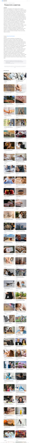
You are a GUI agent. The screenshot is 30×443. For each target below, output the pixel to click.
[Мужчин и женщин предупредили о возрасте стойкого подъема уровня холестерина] (9, 366)
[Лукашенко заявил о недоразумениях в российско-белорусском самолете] (9, 285)
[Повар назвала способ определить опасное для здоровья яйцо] (9, 112)
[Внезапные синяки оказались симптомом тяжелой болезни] (20, 101)
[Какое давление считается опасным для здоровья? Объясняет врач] (20, 78)
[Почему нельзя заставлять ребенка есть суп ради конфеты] (9, 401)
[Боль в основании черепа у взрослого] (20, 378)
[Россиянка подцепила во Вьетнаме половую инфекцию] (9, 124)
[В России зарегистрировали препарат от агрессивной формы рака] (20, 389)
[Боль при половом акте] (9, 274)
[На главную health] (5, 1)
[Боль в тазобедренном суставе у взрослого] (20, 170)
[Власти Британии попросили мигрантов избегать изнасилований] (9, 135)
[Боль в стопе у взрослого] (9, 262)
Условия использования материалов (19, 442)
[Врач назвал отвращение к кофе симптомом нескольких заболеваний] (20, 331)
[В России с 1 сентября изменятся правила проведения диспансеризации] (9, 170)
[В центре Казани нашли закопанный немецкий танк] (9, 320)
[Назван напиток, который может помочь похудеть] (20, 216)
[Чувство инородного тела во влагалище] (9, 158)
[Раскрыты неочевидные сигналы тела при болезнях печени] (20, 89)
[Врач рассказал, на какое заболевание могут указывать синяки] (20, 112)
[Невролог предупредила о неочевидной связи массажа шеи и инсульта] (9, 412)
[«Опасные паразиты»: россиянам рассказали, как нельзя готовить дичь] (9, 205)
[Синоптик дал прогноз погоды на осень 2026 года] (20, 124)
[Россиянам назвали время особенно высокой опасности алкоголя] (9, 239)
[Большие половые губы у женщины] (9, 78)
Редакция (14, 442)
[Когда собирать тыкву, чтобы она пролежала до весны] (9, 424)
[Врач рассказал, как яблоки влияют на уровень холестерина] (9, 101)
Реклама (6, 442)
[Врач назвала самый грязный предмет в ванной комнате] (20, 262)
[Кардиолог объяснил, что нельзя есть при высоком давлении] (9, 147)
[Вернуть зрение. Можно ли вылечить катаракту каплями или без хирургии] (9, 355)
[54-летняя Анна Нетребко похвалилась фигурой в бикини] (20, 401)
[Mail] (2, 1)
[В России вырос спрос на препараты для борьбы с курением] (9, 182)
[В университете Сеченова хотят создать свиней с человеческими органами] (20, 251)
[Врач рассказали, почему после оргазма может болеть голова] (20, 182)
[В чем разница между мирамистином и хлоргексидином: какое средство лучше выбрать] (20, 285)
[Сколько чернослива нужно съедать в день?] (20, 193)
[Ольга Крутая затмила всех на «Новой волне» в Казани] (20, 343)
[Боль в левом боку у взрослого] (9, 435)
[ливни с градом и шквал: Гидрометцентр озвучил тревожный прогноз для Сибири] (20, 412)
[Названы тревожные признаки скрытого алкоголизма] (9, 331)
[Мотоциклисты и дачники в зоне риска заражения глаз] (20, 320)
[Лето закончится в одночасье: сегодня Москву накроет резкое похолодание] (20, 228)
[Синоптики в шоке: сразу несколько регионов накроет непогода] (20, 274)
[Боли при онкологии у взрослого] (20, 147)
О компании (3, 442)
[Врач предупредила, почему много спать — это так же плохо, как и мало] (20, 158)
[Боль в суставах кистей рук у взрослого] (20, 205)
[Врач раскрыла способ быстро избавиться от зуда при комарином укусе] (9, 308)
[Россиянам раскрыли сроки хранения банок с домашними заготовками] (20, 435)
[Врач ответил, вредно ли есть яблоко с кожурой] (9, 193)
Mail (1, 442)
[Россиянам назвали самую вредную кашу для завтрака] (20, 135)
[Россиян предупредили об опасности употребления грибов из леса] (9, 228)
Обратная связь (25, 442)
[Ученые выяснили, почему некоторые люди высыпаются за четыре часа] (20, 424)
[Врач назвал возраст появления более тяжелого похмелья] (20, 239)
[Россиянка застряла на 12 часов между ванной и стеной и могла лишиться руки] (9, 378)
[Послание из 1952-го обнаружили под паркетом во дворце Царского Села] (9, 89)
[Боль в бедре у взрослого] (9, 297)
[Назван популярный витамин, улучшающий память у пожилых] (20, 297)
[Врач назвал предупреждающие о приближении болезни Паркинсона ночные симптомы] (9, 343)
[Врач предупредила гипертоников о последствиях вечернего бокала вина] (20, 355)
